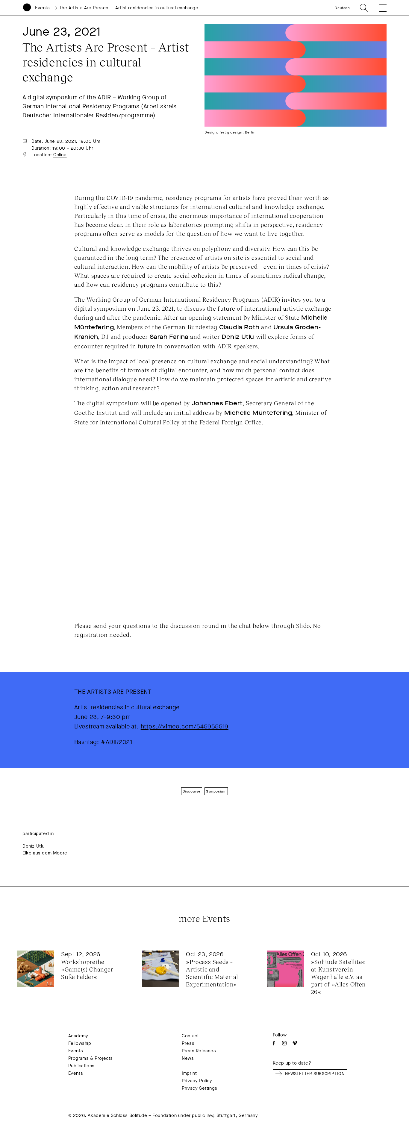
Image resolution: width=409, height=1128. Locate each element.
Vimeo (295, 1043)
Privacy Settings (199, 1088)
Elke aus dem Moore (44, 853)
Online (60, 155)
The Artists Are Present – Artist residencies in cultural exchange (129, 8)
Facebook (274, 1043)
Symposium (216, 791)
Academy (78, 1036)
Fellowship (79, 1043)
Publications (81, 1066)
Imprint (189, 1073)
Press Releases (199, 1051)
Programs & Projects (90, 1058)
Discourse (192, 791)
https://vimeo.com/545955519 (184, 726)
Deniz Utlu (33, 846)
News (188, 1058)
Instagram (284, 1043)
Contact (190, 1036)
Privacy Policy (197, 1081)
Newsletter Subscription (315, 1074)
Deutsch (342, 7)
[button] (379, 8)
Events (42, 8)
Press (188, 1043)
